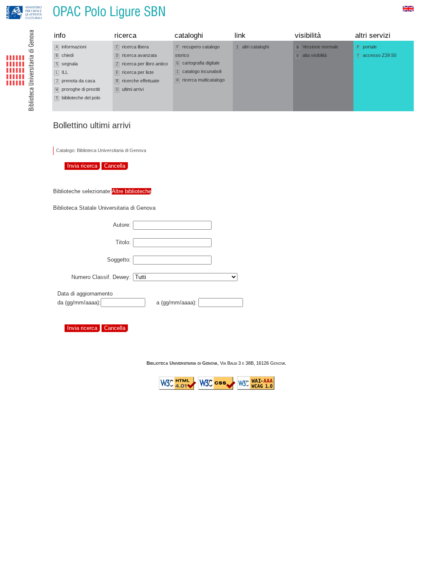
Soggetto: (119, 258)
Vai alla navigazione (16, 4)
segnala (67, 64)
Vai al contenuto (46, 4)
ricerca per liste (135, 72)
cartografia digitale (198, 63)
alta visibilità (312, 55)
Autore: (122, 223)
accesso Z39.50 (376, 55)
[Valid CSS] (216, 388)
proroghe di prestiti (78, 89)
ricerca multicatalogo (200, 80)
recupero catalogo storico (197, 51)
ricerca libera (132, 47)
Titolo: (123, 240)
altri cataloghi (252, 47)
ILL (62, 72)
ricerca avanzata (136, 55)
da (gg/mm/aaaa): (79, 302)
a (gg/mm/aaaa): (174, 302)
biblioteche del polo (78, 98)
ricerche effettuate (137, 81)
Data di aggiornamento (85, 293)
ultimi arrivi (130, 89)
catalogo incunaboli (198, 71)
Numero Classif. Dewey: (101, 275)
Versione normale (317, 47)
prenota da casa (75, 81)
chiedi (64, 55)
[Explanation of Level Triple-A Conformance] (255, 388)
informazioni (71, 47)
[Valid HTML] (177, 388)
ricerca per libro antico (142, 64)
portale (367, 47)
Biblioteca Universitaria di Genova (182, 363)
